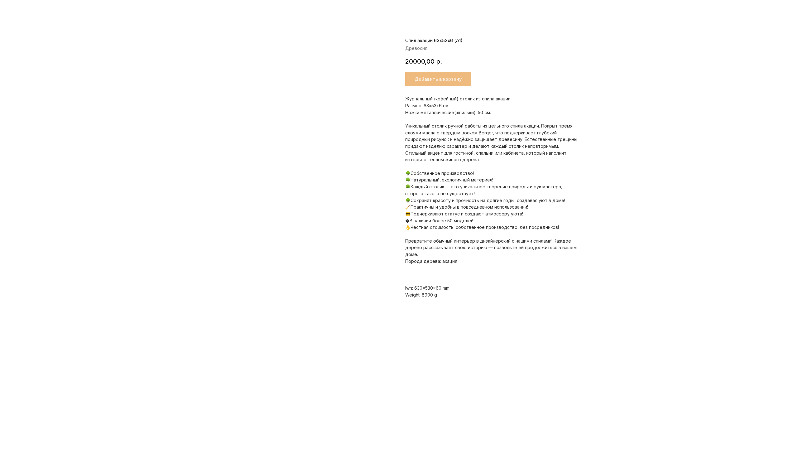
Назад (18, 9)
